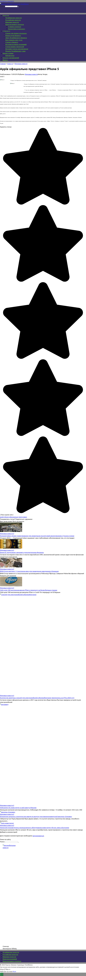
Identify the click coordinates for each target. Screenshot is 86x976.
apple (2, 517)
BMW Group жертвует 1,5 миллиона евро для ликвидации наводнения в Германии (29, 571)
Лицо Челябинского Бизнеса (16, 38)
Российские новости (13, 20)
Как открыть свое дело (13, 40)
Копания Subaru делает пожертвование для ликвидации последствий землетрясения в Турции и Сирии (37, 536)
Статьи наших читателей (14, 47)
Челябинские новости (13, 18)
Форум (5, 60)
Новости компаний (10, 959)
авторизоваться (38, 836)
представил (23, 517)
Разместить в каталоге (16, 29)
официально (13, 517)
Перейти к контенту (7, 1)
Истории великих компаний (16, 44)
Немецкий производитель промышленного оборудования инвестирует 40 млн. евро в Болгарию (34, 827)
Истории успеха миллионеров (16, 49)
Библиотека (9, 55)
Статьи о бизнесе (11, 42)
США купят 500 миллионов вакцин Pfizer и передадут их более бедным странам (28, 590)
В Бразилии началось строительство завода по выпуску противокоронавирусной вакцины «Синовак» (36, 816)
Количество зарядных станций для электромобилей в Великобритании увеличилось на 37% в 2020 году (37, 698)
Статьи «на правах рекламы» (16, 33)
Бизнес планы (8, 53)
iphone (6, 517)
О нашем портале (14, 27)
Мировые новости (12, 22)
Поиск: (2, 6)
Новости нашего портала (14, 24)
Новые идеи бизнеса (13, 35)
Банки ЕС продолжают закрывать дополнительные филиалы (22, 552)
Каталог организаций (11, 58)
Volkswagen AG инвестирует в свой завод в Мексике (18, 807)
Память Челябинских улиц (15, 51)
